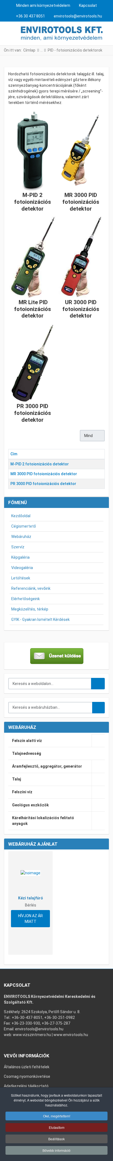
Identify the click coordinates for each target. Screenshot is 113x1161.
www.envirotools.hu (70, 1035)
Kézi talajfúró (30, 898)
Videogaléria (22, 567)
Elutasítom (56, 1127)
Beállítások (56, 1138)
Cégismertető (23, 526)
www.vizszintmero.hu (32, 1035)
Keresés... (98, 683)
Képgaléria (20, 557)
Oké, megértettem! (56, 1116)
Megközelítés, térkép (29, 609)
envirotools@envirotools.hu (78, 16)
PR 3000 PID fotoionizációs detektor (43, 483)
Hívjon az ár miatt (30, 919)
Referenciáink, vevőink (30, 588)
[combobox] (50, 683)
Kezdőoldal (20, 516)
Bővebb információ (56, 1150)
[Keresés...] (98, 707)
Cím (13, 454)
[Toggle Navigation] (9, 33)
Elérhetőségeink (25, 599)
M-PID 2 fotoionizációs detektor (39, 464)
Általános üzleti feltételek (26, 1067)
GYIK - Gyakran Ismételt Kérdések (40, 619)
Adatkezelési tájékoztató (26, 1086)
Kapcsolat (88, 5)
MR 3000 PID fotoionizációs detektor (43, 474)
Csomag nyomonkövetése (27, 1076)
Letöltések (20, 578)
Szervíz (17, 547)
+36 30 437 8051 (30, 16)
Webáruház (21, 536)
